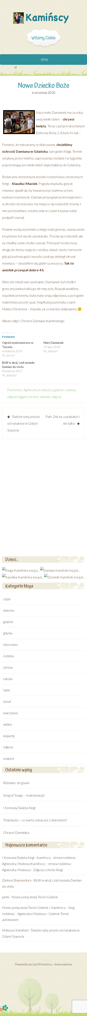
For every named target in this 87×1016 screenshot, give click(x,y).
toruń (7, 701)
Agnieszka (30, 390)
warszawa (10, 713)
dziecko (46, 390)
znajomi (8, 758)
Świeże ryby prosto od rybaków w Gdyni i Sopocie (23, 423)
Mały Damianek (54, 342)
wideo (7, 724)
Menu (44, 60)
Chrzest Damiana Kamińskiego (42, 321)
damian (45, 397)
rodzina (70, 390)
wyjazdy (9, 736)
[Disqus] (43, 497)
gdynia (7, 633)
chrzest (33, 397)
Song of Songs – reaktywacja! (24, 795)
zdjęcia (12, 397)
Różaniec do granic (16, 783)
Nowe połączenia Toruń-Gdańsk (35, 897)
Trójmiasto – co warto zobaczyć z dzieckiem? (35, 820)
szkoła (7, 679)
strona (7, 667)
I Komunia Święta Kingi (19, 808)
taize (6, 690)
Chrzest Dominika (16, 832)
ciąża (6, 599)
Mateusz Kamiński (15, 930)
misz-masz (10, 644)
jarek (5, 897)
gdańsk (59, 390)
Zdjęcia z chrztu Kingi (48, 870)
